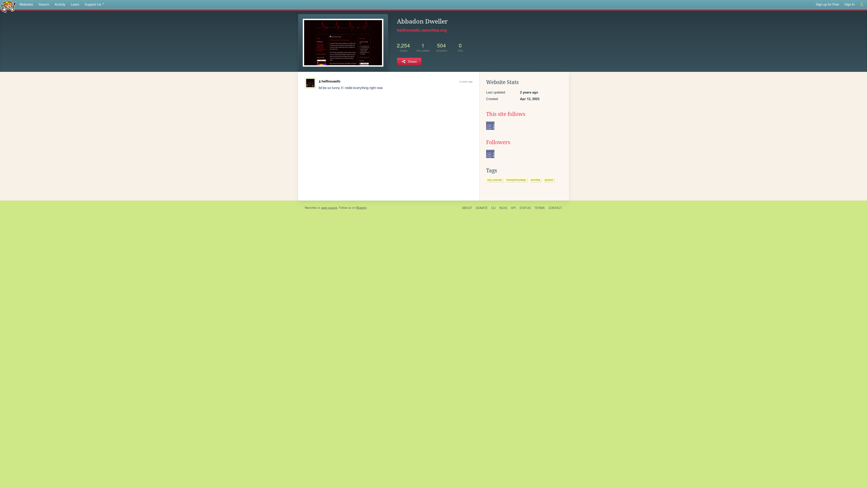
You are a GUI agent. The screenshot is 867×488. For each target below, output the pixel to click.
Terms (539, 208)
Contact (555, 208)
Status (525, 208)
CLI (493, 208)
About (467, 208)
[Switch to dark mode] (862, 4)
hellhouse (494, 180)
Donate (482, 208)
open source (329, 207)
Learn (75, 4)
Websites (26, 4)
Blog (503, 208)
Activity (60, 4)
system (535, 180)
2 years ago (466, 81)
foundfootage (516, 180)
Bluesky (361, 207)
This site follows (505, 114)
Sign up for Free (827, 4)
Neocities (311, 207)
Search (44, 4)
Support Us (93, 4)
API (513, 208)
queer (549, 180)
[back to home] (8, 6)
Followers (498, 142)
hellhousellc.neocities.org (422, 30)
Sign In (849, 4)
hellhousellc (331, 81)
